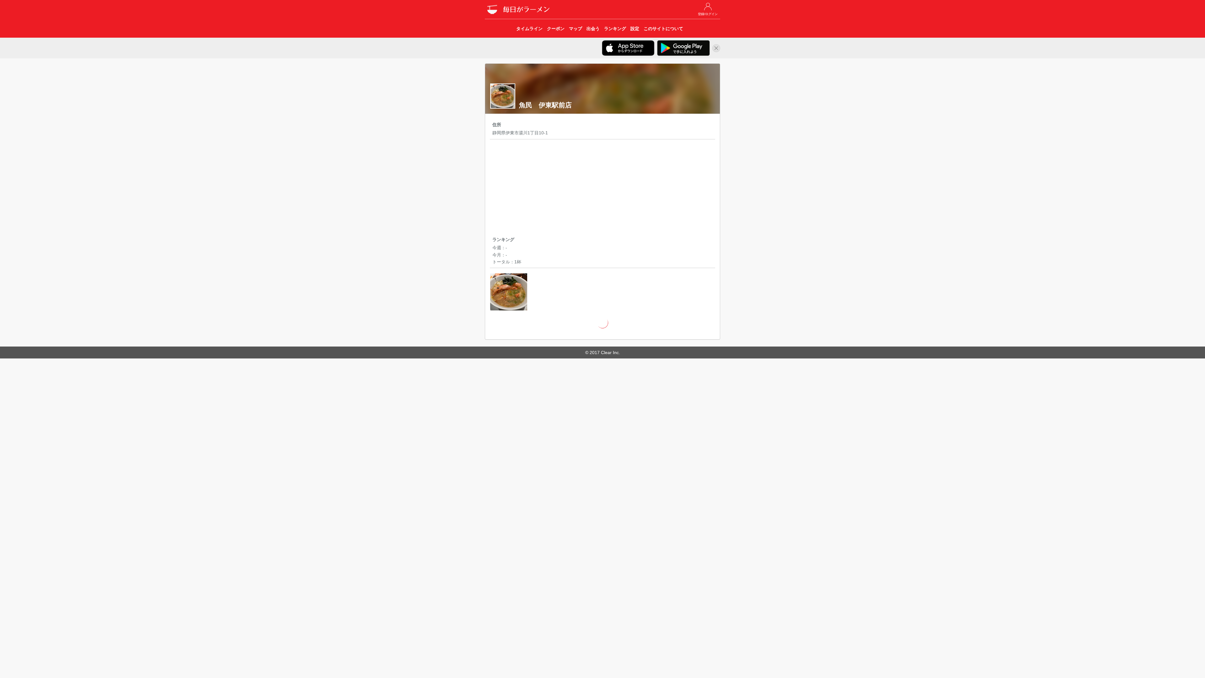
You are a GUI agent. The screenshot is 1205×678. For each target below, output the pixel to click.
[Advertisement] (602, 189)
